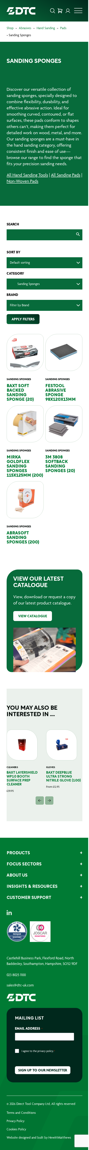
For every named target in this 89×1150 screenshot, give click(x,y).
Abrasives (25, 28)
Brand (12, 301)
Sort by (13, 258)
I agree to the (38, 1061)
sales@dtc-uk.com (20, 995)
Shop (10, 28)
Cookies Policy (16, 1139)
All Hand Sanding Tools (27, 181)
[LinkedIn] (9, 922)
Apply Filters (23, 325)
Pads (63, 28)
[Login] (65, 11)
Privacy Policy (15, 1131)
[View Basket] (56, 10)
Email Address (28, 1038)
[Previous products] (38, 811)
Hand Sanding (46, 28)
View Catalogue (32, 628)
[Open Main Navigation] (75, 12)
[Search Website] (49, 10)
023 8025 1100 (16, 985)
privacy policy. (45, 1061)
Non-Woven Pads (33, 187)
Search (13, 230)
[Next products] (48, 811)
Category (15, 279)
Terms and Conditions (21, 1123)
